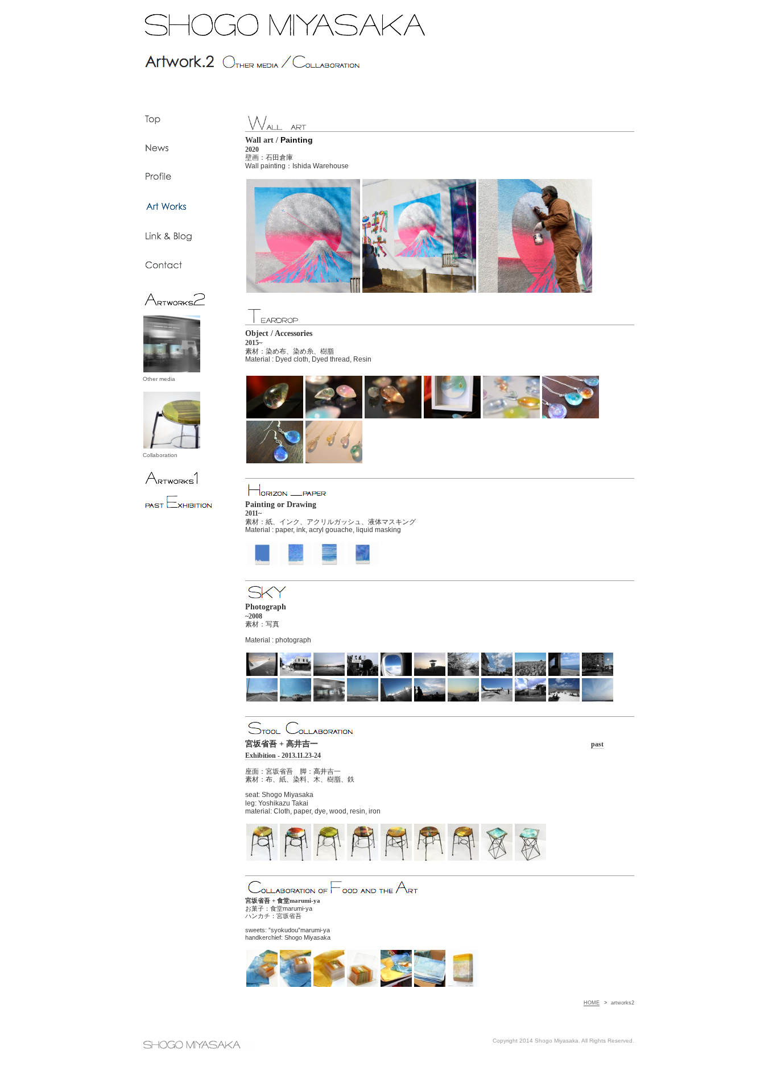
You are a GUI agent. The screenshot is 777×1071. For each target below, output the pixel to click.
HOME (592, 1003)
